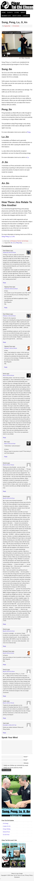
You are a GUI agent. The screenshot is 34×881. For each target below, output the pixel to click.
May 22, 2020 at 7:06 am (8, 703)
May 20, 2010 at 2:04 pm (9, 443)
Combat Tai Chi (6, 826)
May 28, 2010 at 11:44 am (9, 631)
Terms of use (20, 875)
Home (4, 12)
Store (16, 12)
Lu (28, 157)
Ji (13, 242)
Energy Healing (6, 829)
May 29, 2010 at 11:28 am (9, 671)
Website (26, 763)
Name (25, 756)
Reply (4, 282)
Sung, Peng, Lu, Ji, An (8, 236)
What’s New (16, 16)
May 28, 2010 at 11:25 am (9, 498)
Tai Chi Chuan (25, 241)
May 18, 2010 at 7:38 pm (8, 464)
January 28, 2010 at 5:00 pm (9, 252)
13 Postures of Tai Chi (15, 241)
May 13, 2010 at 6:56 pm (8, 375)
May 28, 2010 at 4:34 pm (8, 653)
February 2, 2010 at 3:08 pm (10, 348)
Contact (26, 16)
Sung (20, 242)
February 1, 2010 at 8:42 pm (9, 315)
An (11, 242)
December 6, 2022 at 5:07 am (9, 725)
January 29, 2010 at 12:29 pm (11, 288)
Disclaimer (17, 877)
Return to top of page (17, 873)
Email (25, 760)
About (23, 12)
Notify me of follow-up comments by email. (16, 765)
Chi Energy (5, 823)
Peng (28, 132)
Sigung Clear (7, 26)
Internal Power (6, 831)
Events (10, 12)
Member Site (6, 16)
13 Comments (15, 26)
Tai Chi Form (6, 834)
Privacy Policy (28, 875)
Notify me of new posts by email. (13, 767)
